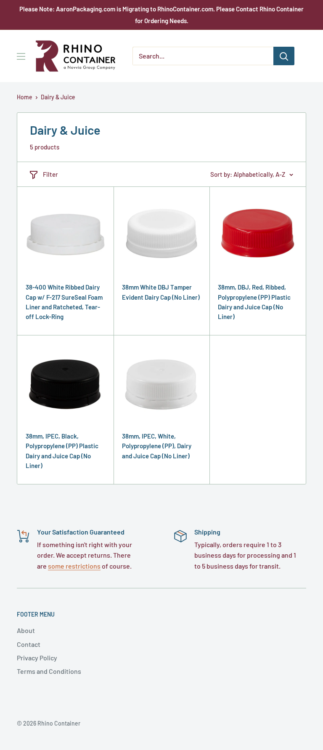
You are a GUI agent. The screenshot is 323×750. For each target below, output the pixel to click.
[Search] (283, 56)
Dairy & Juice (58, 97)
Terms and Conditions (49, 671)
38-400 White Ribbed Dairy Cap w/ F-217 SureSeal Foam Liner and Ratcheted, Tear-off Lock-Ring (64, 301)
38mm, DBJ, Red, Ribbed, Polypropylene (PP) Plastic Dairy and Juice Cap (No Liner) (254, 301)
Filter (50, 174)
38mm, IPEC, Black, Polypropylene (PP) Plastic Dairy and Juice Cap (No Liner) (62, 450)
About (26, 630)
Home (24, 97)
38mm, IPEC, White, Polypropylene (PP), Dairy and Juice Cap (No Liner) (156, 446)
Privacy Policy (37, 658)
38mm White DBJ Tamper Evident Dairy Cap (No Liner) (161, 292)
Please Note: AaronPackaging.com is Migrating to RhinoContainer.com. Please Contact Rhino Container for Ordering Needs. (161, 14)
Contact (28, 644)
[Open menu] (21, 56)
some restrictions (74, 566)
